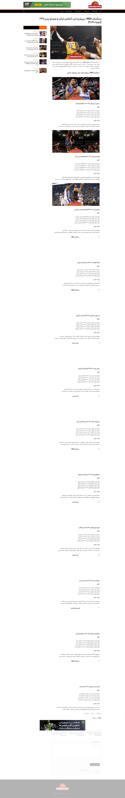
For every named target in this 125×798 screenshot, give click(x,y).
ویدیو (62, 11)
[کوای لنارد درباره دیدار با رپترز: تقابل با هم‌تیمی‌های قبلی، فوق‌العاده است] (43, 61)
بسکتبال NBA (95, 11)
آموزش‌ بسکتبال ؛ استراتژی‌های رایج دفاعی (31, 71)
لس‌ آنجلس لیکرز (86, 713)
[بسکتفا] (95, 5)
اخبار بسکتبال (86, 11)
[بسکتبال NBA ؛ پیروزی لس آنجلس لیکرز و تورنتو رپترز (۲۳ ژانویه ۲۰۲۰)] (76, 42)
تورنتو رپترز (93, 713)
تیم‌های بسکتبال (35, 53)
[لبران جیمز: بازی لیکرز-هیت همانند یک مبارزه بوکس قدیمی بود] (43, 54)
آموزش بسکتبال (78, 11)
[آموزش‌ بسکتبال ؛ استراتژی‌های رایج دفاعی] (43, 70)
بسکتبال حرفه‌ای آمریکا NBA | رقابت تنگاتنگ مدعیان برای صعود (31, 34)
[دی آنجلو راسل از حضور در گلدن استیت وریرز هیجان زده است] (43, 47)
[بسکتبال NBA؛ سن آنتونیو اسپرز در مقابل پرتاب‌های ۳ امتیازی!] (43, 40)
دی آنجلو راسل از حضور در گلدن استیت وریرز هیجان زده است (32, 48)
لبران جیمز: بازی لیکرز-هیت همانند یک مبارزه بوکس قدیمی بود (31, 55)
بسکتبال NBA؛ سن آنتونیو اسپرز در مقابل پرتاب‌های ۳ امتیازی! (31, 41)
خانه (101, 11)
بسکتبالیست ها (36, 46)
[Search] (24, 11)
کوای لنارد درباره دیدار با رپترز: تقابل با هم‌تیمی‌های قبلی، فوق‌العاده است (31, 63)
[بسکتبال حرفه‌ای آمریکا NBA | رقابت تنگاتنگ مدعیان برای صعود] (43, 33)
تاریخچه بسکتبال (68, 11)
